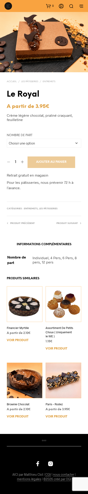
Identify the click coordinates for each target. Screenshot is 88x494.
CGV (48, 474)
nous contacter (63, 474)
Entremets (49, 81)
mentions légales (29, 479)
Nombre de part (19, 135)
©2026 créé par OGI (57, 479)
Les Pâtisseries (29, 81)
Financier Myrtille (18, 328)
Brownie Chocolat (18, 404)
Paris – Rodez (54, 404)
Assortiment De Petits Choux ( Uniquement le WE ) (59, 332)
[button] (50, 6)
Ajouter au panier (51, 162)
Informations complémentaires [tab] (44, 244)
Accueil (12, 81)
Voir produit (17, 340)
